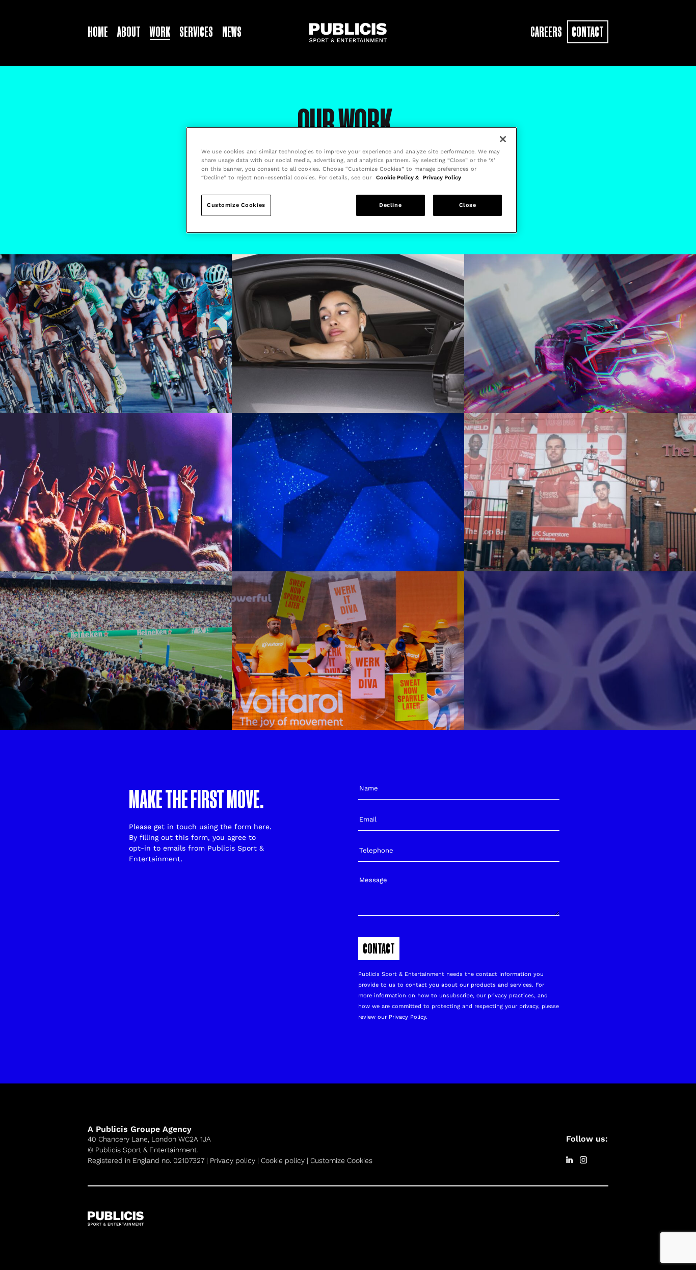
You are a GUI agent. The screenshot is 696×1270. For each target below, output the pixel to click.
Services (196, 31)
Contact (588, 31)
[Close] (503, 139)
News (232, 31)
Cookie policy (283, 1160)
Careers (546, 31)
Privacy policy (232, 1160)
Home (98, 31)
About (129, 31)
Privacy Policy (407, 1017)
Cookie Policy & (398, 177)
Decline (390, 204)
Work (160, 31)
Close (467, 204)
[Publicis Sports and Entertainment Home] (348, 31)
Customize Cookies (341, 1160)
